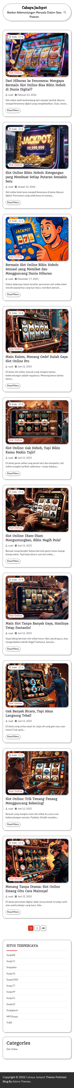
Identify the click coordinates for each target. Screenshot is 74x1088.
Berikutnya (43, 928)
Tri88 (9, 1022)
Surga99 (10, 991)
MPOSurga (12, 1016)
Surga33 (10, 973)
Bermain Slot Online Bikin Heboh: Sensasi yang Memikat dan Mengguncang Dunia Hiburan (32, 269)
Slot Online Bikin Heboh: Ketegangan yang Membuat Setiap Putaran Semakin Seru (36, 177)
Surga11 (10, 961)
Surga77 (10, 985)
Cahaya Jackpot (34, 7)
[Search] (65, 12)
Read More (13, 110)
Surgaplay (11, 967)
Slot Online (15, 73)
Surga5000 (12, 979)
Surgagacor (12, 1010)
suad (10, 95)
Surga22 (10, 1004)
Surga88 (10, 955)
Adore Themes (22, 1081)
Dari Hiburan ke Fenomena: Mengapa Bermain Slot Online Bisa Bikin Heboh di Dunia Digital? (35, 85)
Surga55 (10, 998)
